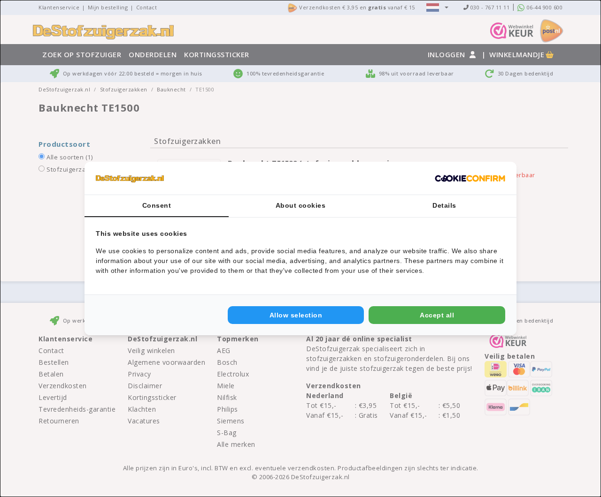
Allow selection (296, 315)
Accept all (437, 315)
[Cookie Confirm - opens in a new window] (470, 178)
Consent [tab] (156, 205)
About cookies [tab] (301, 205)
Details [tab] (444, 205)
